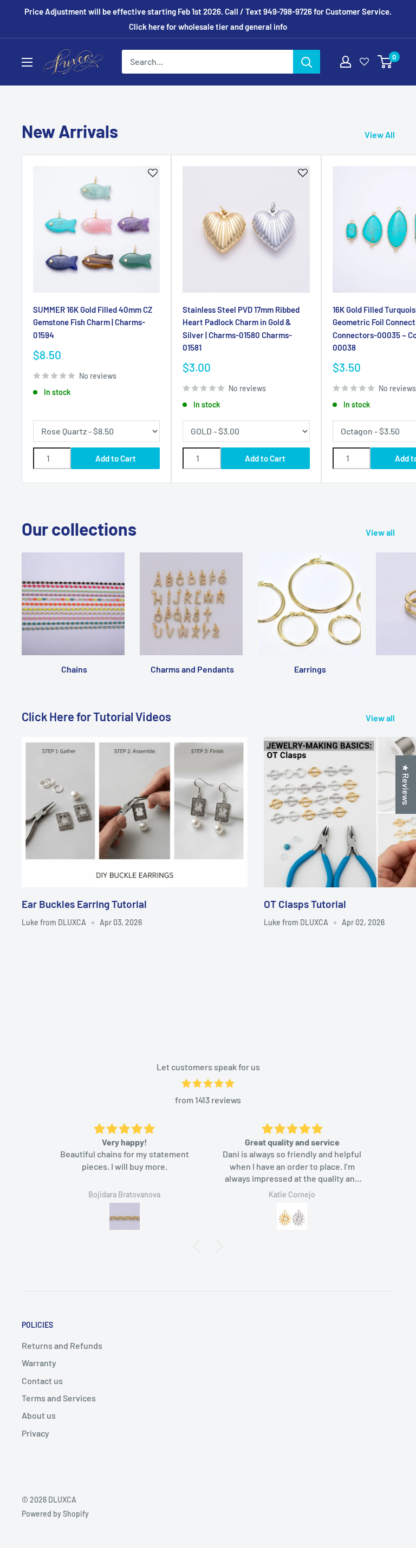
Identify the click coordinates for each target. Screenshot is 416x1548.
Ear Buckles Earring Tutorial (84, 904)
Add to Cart (115, 458)
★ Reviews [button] (406, 784)
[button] (199, 1246)
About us (39, 1415)
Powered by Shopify (55, 1513)
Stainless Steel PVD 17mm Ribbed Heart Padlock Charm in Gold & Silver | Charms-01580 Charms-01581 (241, 328)
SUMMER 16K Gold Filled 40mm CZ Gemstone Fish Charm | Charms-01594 (92, 322)
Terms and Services (59, 1398)
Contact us (42, 1380)
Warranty (39, 1363)
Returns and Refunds (62, 1345)
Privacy (35, 1433)
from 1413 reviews (208, 1100)
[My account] (345, 62)
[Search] (306, 62)
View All (380, 134)
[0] (385, 61)
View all (381, 532)
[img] (207, 1083)
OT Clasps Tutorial (305, 904)
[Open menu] (27, 62)
